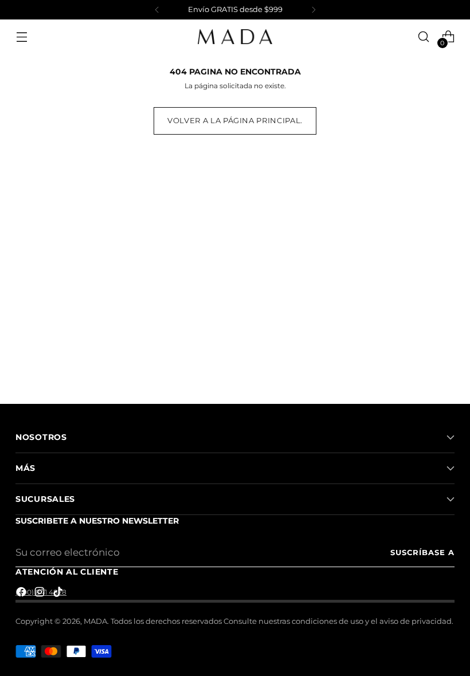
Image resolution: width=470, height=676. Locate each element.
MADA (95, 621)
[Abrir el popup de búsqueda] (424, 37)
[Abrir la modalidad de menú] (21, 37)
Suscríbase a (422, 552)
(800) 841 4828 (40, 592)
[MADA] (235, 36)
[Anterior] (157, 9)
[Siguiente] (313, 9)
